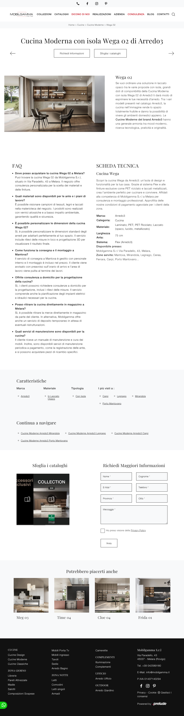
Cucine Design (16, 654)
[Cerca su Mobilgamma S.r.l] (173, 14)
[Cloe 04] (22, 53)
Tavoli (55, 659)
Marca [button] (21, 388)
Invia (109, 543)
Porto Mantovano (112, 403)
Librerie (12, 675)
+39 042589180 (151, 665)
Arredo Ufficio (103, 678)
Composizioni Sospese (21, 693)
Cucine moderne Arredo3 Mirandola (40, 433)
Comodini (57, 684)
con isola (81, 396)
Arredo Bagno (60, 668)
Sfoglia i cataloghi (110, 53)
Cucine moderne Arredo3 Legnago (87, 433)
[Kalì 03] (162, 53)
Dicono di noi (81, 14)
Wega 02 (110, 24)
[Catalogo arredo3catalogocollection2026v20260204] (45, 499)
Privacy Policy (138, 530)
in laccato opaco (53, 397)
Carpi (105, 396)
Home (71, 24)
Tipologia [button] (77, 388)
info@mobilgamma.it (158, 672)
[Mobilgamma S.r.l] (21, 14)
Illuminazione (102, 662)
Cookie (152, 692)
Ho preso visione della (126, 530)
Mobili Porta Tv (60, 650)
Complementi (103, 666)
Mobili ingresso (60, 654)
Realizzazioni (102, 14)
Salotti (11, 689)
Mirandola (140, 396)
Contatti (163, 14)
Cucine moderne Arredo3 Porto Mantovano (44, 440)
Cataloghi (61, 14)
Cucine (80, 24)
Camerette (101, 650)
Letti (54, 680)
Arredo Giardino (104, 690)
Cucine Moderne (95, 24)
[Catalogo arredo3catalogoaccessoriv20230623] (21, 499)
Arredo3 (25, 396)
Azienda (119, 14)
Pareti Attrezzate (17, 680)
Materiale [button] (49, 388)
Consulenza (136, 14)
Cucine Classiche (18, 663)
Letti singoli (58, 689)
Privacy (141, 692)
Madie (11, 684)
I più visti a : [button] (106, 388)
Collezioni (44, 14)
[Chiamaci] (78, 3)
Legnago (121, 396)
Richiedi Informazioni (72, 53)
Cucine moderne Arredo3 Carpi (131, 433)
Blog (150, 14)
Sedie (55, 663)
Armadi (56, 693)
